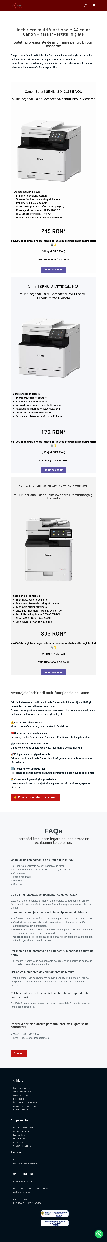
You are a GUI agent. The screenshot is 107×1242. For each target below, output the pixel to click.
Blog (15, 1160)
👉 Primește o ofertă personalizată (35, 797)
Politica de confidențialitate (25, 1163)
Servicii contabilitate (22, 1091)
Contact (19, 1053)
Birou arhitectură (20, 1110)
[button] (99, 1234)
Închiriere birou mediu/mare (25, 1102)
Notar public (18, 1099)
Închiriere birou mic (21, 1088)
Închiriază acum (53, 269)
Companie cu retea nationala (25, 1106)
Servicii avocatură (21, 1095)
